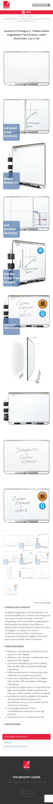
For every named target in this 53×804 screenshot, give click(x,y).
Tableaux (8, 742)
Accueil (21, 16)
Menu (28, 12)
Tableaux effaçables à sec (15, 746)
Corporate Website (26, 793)
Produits (29, 16)
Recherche (48, 5)
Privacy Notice (26, 796)
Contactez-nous (26, 791)
